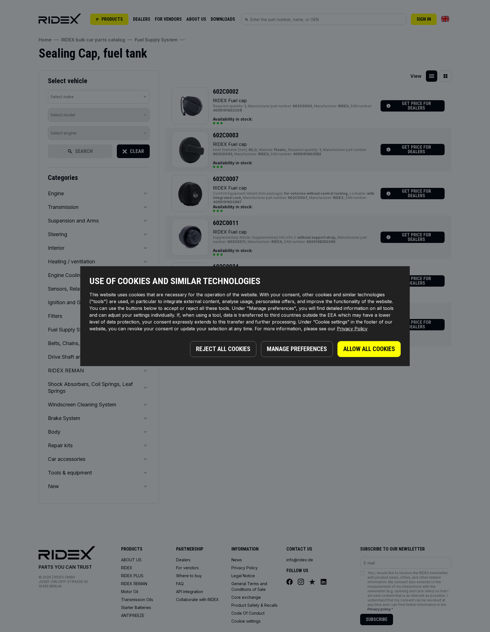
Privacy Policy (352, 328)
